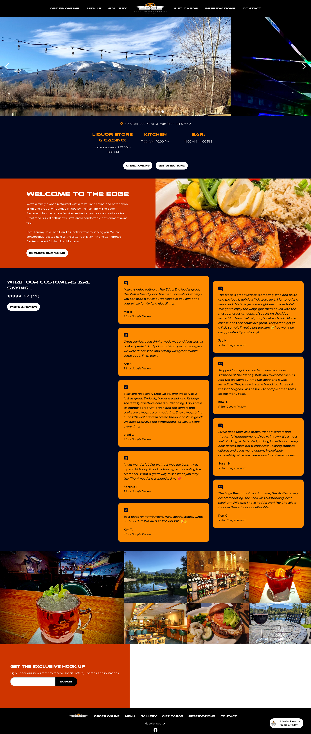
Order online (65, 8)
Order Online (107, 716)
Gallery (117, 8)
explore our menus (47, 253)
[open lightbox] (62, 597)
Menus (94, 8)
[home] (150, 8)
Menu (130, 716)
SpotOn (161, 723)
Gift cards (186, 8)
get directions (172, 165)
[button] (7, 66)
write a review (23, 306)
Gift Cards (172, 716)
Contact (252, 8)
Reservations (220, 8)
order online (138, 165)
